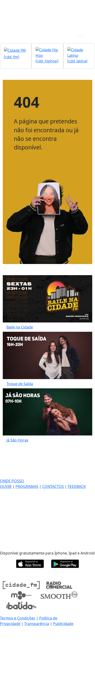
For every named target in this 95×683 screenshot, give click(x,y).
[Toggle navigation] (81, 36)
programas (26, 486)
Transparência (36, 623)
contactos (53, 486)
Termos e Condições (17, 618)
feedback (77, 486)
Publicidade (63, 623)
